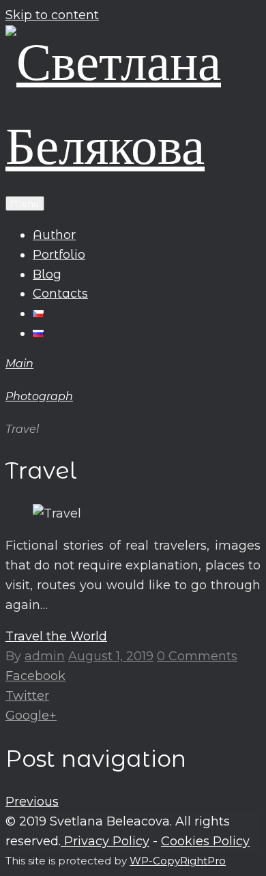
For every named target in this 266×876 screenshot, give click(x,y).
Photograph (39, 396)
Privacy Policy (105, 841)
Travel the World (56, 636)
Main (19, 363)
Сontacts (60, 293)
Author (54, 234)
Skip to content (52, 15)
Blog (47, 274)
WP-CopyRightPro (178, 860)
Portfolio (59, 254)
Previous (32, 801)
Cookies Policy (205, 841)
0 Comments (197, 656)
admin (45, 656)
